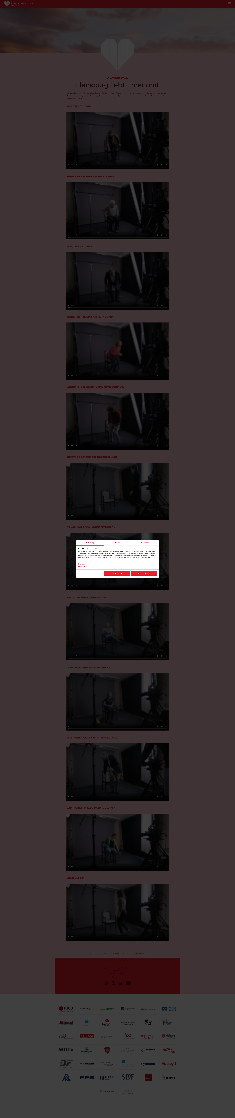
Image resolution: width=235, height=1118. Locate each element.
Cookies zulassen (143, 573)
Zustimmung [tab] (90, 543)
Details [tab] (117, 543)
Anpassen (116, 573)
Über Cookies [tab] (145, 543)
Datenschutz (82, 566)
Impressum (82, 564)
